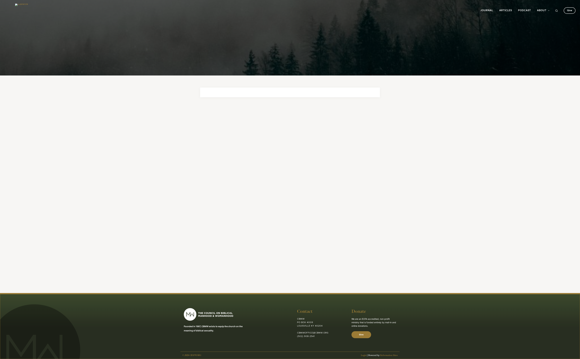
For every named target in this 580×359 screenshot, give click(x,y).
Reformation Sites (389, 355)
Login (363, 355)
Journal (486, 10)
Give (569, 10)
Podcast (524, 10)
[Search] (556, 11)
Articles (505, 10)
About (541, 10)
